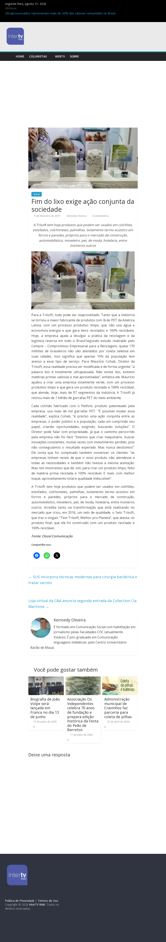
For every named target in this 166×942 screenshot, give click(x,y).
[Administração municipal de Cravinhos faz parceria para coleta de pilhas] (120, 679)
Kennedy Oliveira (77, 216)
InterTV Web (37, 904)
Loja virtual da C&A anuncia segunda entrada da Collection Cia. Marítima (82, 603)
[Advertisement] (83, 97)
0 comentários (100, 216)
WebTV (60, 56)
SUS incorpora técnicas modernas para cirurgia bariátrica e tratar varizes (82, 579)
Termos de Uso (48, 901)
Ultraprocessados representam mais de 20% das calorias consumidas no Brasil (60, 13)
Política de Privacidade (19, 901)
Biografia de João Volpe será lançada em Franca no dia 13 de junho (45, 708)
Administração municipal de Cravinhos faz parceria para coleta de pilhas (118, 708)
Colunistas (38, 56)
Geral (36, 194)
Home (20, 56)
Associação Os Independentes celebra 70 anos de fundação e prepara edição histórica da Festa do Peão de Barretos (82, 714)
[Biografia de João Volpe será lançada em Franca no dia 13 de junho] (46, 679)
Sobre (74, 56)
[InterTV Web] (9, 56)
